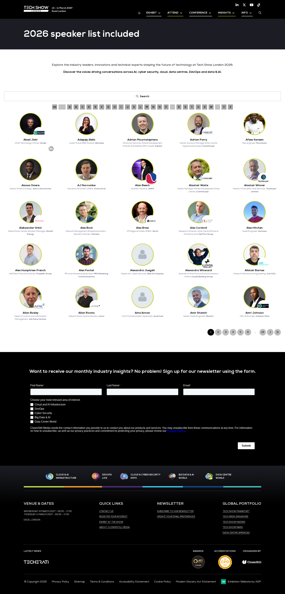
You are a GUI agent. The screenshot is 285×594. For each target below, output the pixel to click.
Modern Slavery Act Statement (196, 581)
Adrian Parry (198, 139)
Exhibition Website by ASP (244, 581)
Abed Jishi (30, 139)
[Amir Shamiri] (198, 297)
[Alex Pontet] (86, 254)
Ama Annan (142, 312)
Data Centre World (223, 476)
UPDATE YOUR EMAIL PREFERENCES (176, 516)
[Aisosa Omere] (30, 169)
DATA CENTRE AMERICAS (236, 532)
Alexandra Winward (198, 270)
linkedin (51, 148)
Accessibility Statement (134, 581)
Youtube (251, 4)
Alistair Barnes (254, 270)
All (54, 107)
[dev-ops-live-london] (96, 476)
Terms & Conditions (102, 581)
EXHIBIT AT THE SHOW (111, 522)
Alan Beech (142, 185)
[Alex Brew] (142, 212)
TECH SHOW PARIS (233, 527)
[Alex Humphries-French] (30, 254)
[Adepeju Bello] (86, 123)
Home (139, 12)
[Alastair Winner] (254, 169)
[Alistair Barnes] (254, 254)
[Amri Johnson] (254, 297)
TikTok (258, 4)
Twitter (244, 4)
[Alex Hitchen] (254, 212)
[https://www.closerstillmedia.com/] (251, 563)
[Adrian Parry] (198, 123)
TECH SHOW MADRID (234, 522)
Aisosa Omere (30, 185)
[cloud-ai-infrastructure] (50, 476)
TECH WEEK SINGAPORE (235, 516)
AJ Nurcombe (86, 185)
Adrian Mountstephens (142, 139)
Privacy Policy (60, 581)
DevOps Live (107, 476)
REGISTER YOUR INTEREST (113, 516)
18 (262, 332)
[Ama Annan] (142, 297)
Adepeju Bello (86, 139)
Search (260, 12)
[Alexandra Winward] (198, 254)
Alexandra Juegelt (142, 270)
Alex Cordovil (198, 227)
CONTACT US (106, 511)
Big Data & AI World (186, 476)
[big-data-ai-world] (172, 476)
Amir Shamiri (198, 312)
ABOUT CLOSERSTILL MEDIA (114, 527)
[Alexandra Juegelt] (142, 254)
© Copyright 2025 (35, 581)
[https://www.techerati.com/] (36, 563)
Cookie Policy (162, 581)
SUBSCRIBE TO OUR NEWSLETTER (175, 511)
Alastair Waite (198, 185)
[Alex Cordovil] (198, 212)
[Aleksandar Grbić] (30, 212)
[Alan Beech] (142, 169)
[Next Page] (270, 332)
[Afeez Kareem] (254, 123)
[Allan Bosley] (30, 297)
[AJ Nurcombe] (86, 169)
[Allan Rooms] (86, 297)
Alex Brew (142, 227)
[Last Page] (277, 332)
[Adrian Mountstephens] (142, 123)
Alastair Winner (254, 185)
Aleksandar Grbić (30, 227)
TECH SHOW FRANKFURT (236, 511)
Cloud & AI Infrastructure (66, 476)
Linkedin (237, 4)
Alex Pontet (86, 270)
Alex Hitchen (254, 227)
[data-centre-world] (209, 476)
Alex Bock (86, 227)
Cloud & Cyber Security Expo (145, 476)
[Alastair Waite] (198, 169)
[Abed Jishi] (30, 123)
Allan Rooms (86, 312)
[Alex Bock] (86, 212)
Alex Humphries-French (30, 270)
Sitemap (79, 581)
